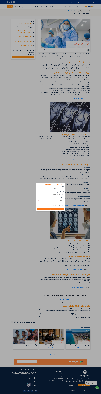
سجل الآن (50, 209)
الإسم (63, 186)
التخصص (62, 203)
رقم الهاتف (61, 197)
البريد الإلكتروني (60, 191)
